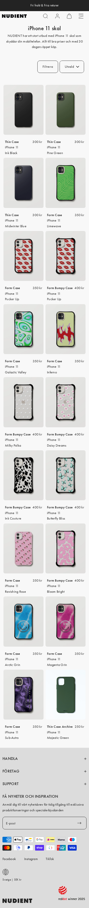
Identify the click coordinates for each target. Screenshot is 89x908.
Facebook (9, 859)
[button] (45, 16)
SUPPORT (10, 783)
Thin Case (12, 141)
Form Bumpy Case (60, 288)
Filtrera (48, 66)
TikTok (50, 859)
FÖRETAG (10, 771)
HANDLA (10, 758)
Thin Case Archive (60, 726)
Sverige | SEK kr (11, 879)
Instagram (31, 859)
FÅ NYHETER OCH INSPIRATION (30, 796)
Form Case (54, 215)
